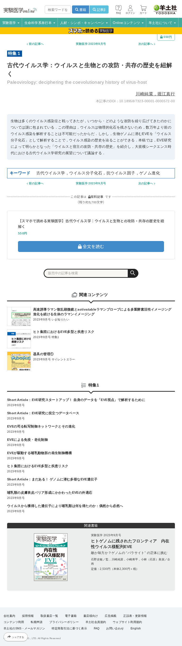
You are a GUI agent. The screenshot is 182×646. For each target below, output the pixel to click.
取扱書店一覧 (49, 616)
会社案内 (9, 616)
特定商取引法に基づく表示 (69, 628)
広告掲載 (111, 616)
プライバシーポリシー (64, 622)
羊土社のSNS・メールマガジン (24, 628)
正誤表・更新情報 (135, 616)
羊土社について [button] (161, 22)
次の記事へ (145, 44)
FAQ (97, 628)
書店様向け (90, 616)
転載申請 (37, 622)
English (136, 628)
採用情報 (28, 616)
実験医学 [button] (9, 22)
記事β (100, 9)
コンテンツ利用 (14, 622)
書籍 (82, 9)
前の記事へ (36, 44)
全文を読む (93, 246)
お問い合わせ (115, 628)
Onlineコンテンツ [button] (127, 22)
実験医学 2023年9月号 (91, 44)
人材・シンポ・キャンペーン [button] (83, 22)
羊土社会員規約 (96, 622)
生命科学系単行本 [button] (38, 22)
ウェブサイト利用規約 (127, 622)
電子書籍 (71, 616)
